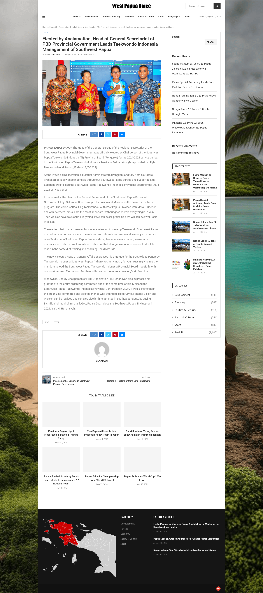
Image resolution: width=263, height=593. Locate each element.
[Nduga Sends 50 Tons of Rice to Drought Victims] (181, 245)
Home (76, 16)
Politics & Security (111, 16)
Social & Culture (146, 16)
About (187, 16)
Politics (124, 528)
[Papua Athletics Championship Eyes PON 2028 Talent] (102, 459)
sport (56, 322)
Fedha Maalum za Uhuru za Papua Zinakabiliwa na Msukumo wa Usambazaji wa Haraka (191, 68)
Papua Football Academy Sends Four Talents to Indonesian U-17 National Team (61, 480)
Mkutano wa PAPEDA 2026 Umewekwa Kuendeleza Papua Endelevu (189, 127)
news (46, 322)
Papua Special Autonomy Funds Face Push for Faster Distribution (204, 205)
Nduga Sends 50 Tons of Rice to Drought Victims (204, 244)
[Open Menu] (43, 16)
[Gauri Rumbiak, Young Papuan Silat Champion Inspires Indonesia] (142, 414)
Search (217, 6)
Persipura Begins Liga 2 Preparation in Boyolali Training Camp (61, 435)
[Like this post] (95, 134)
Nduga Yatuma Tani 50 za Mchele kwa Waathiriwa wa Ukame (205, 225)
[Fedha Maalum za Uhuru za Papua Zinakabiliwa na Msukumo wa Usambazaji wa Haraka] (181, 179)
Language (173, 16)
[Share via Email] (122, 134)
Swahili (195, 332)
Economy (129, 16)
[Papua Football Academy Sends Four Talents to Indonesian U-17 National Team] (61, 459)
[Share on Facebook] (101, 134)
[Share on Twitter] (108, 134)
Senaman (56, 54)
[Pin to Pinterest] (115, 134)
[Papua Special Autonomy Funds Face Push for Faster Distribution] (181, 205)
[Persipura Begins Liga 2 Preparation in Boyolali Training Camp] (61, 414)
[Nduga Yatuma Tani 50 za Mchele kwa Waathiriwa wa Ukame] (181, 227)
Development (91, 16)
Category (127, 517)
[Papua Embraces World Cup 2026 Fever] (142, 459)
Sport (161, 16)
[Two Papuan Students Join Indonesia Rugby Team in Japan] (102, 414)
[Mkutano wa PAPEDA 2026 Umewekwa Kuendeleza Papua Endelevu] (181, 264)
